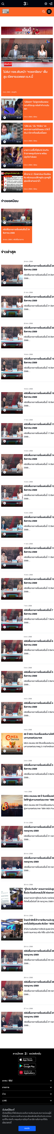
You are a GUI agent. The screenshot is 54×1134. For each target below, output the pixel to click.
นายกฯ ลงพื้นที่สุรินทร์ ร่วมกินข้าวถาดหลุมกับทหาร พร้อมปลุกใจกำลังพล (36, 153)
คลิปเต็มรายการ (18, 239)
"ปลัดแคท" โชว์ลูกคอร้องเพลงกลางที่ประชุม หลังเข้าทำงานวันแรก (36, 105)
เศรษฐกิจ (14, 92)
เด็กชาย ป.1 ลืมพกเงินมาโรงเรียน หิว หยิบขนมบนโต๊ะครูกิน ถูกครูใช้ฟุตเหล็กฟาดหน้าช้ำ (37, 177)
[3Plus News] (8, 12)
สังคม (35, 117)
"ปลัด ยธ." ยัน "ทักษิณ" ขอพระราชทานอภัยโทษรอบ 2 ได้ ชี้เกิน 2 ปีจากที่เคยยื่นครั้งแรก (37, 129)
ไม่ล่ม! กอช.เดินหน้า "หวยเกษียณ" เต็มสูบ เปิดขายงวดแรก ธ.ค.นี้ (25, 74)
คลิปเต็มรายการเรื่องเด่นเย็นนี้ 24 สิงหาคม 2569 (16, 231)
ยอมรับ (27, 1128)
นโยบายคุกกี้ (7, 1122)
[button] (14, 52)
